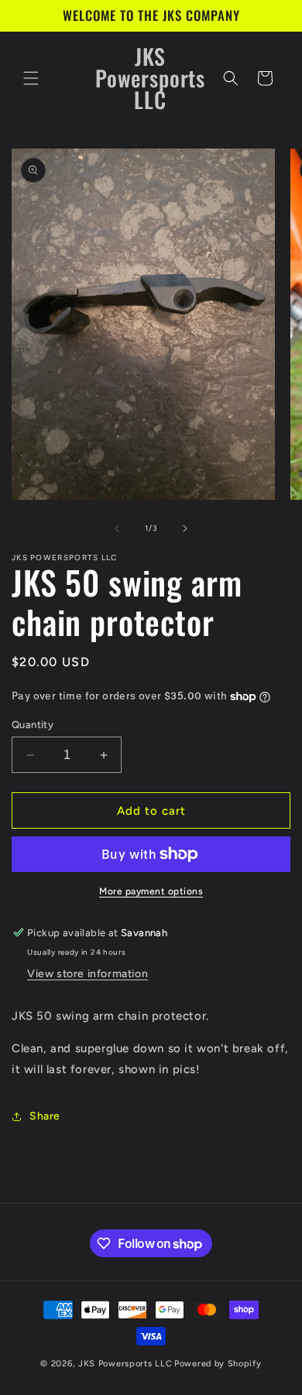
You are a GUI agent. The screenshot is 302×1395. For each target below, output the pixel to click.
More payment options (151, 891)
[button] (31, 78)
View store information (87, 973)
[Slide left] (117, 528)
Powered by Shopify (218, 1364)
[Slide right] (185, 528)
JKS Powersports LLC (125, 1364)
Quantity (32, 724)
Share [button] (44, 1116)
